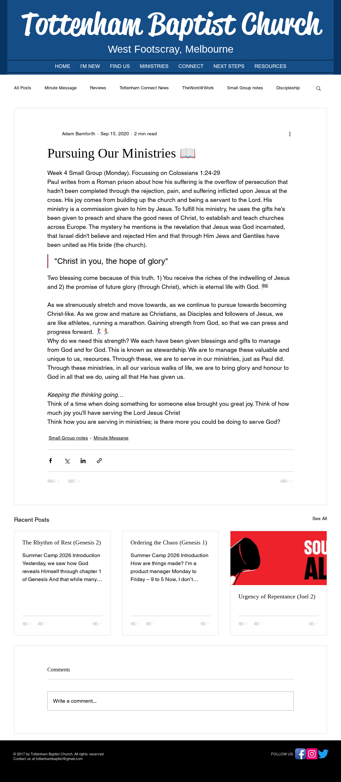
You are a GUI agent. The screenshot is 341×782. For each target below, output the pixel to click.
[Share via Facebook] (50, 460)
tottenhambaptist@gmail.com (59, 758)
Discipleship (288, 87)
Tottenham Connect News (144, 87)
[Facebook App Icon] (300, 753)
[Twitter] (323, 753)
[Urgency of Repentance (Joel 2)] (278, 558)
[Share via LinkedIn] (83, 460)
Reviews (98, 87)
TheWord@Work (198, 87)
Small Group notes (245, 87)
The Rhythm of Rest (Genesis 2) (61, 542)
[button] (318, 88)
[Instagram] (311, 753)
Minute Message (61, 87)
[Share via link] (99, 460)
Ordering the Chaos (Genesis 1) (169, 542)
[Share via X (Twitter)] (67, 460)
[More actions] (290, 134)
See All (319, 518)
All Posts (22, 87)
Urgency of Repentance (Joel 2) (276, 596)
